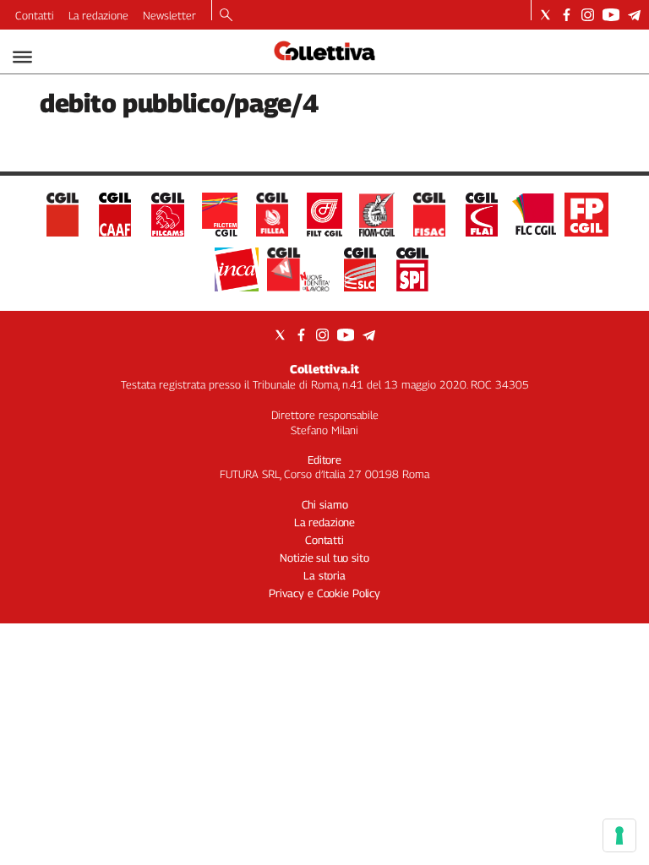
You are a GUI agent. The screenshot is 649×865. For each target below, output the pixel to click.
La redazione (98, 15)
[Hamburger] (22, 57)
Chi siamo (325, 504)
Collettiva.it (324, 369)
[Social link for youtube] (611, 14)
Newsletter (169, 15)
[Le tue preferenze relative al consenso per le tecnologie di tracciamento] (619, 835)
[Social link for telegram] (634, 14)
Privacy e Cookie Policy (324, 593)
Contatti (34, 15)
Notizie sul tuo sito (324, 557)
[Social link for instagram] (587, 14)
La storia (324, 575)
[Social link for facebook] (566, 14)
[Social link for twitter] (545, 14)
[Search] (226, 16)
